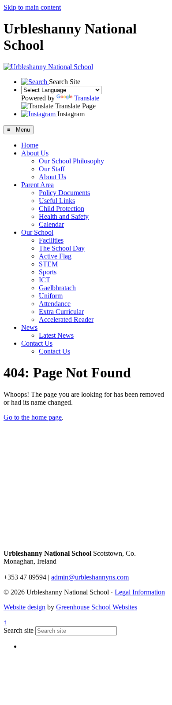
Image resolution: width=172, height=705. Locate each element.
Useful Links (57, 200)
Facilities (51, 240)
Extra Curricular (61, 311)
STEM (48, 264)
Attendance (55, 303)
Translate (86, 98)
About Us (35, 153)
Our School (37, 232)
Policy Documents (64, 192)
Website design (24, 607)
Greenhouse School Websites (96, 607)
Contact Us (36, 343)
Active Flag (55, 256)
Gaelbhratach (57, 288)
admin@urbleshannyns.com (90, 577)
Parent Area (37, 184)
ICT (44, 280)
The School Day (62, 248)
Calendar (51, 224)
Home (29, 145)
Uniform (51, 295)
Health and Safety (64, 216)
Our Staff (52, 169)
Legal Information (140, 592)
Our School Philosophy (71, 161)
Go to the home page (33, 417)
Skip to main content (32, 7)
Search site (19, 630)
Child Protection (61, 208)
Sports (47, 272)
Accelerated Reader (66, 319)
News (29, 327)
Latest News (56, 335)
